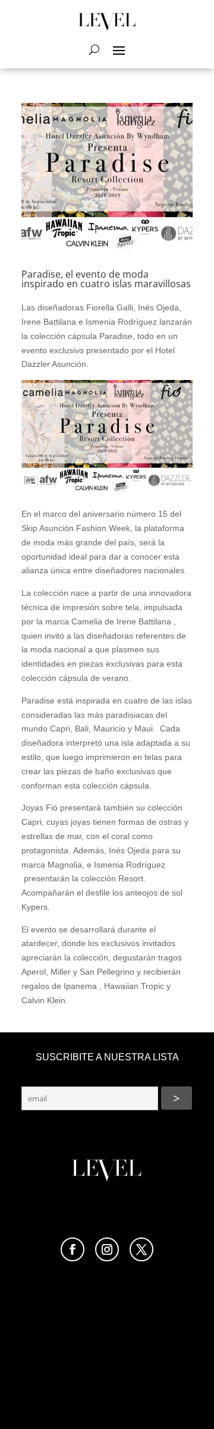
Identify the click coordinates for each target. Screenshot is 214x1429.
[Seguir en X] (141, 1249)
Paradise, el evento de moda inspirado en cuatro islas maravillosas (106, 279)
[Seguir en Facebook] (72, 1249)
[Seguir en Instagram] (107, 1249)
